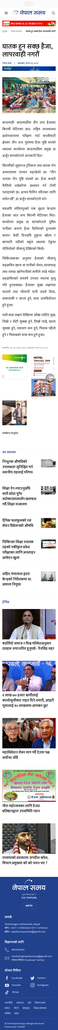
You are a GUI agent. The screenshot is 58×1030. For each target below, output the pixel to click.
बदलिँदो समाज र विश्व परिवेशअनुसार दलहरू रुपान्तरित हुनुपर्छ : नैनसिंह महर (28, 646)
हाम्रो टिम (29, 906)
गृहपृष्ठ (4, 31)
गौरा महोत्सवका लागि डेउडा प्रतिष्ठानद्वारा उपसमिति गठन (21, 808)
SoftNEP (21, 1027)
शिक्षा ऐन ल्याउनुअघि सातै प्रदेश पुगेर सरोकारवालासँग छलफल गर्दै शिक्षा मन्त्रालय (19, 496)
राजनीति (9, 1003)
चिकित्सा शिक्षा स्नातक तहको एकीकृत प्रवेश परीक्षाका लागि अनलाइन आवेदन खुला (18, 550)
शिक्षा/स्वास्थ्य (16, 31)
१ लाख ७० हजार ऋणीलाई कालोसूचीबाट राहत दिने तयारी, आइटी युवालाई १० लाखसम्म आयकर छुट (28, 700)
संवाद (7, 1008)
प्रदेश (16, 1013)
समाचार (20, 1003)
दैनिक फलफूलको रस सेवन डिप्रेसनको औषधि (17, 523)
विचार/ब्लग (40, 1003)
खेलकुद (26, 1008)
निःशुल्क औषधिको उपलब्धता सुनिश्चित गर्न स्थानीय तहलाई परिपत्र (17, 467)
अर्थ (29, 1003)
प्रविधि (8, 1013)
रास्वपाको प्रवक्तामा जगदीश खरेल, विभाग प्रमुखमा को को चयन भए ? (25, 860)
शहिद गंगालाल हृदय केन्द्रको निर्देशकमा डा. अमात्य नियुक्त (17, 579)
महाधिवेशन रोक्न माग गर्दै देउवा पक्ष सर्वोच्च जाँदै (26, 755)
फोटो (16, 1008)
